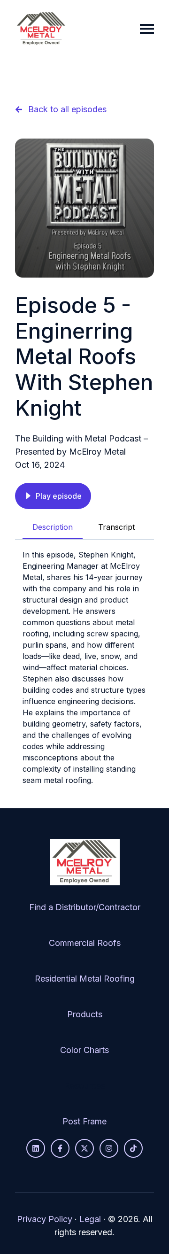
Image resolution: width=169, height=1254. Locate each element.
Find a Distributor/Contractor (84, 907)
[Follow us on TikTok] (133, 1148)
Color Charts (84, 1050)
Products (84, 1014)
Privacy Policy (44, 1219)
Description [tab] (52, 527)
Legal (90, 1219)
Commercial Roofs (85, 943)
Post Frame (84, 1121)
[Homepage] (41, 28)
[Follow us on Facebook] (60, 1148)
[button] (53, 496)
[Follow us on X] (84, 1148)
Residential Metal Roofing (85, 978)
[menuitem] (84, 907)
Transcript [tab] (116, 527)
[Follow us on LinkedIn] (35, 1148)
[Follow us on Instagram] (109, 1148)
